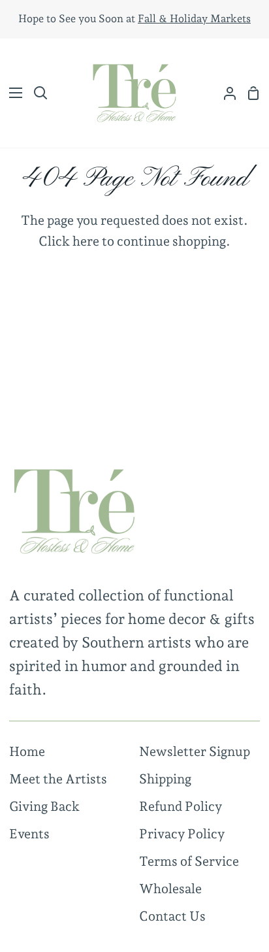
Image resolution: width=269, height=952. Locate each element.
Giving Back (44, 806)
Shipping (165, 779)
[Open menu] (12, 93)
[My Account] (224, 93)
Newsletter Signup (194, 751)
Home (27, 751)
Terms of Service (189, 861)
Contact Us (172, 916)
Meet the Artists (58, 779)
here (85, 241)
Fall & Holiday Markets (194, 18)
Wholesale (170, 888)
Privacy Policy (182, 834)
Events (29, 834)
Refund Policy (180, 806)
